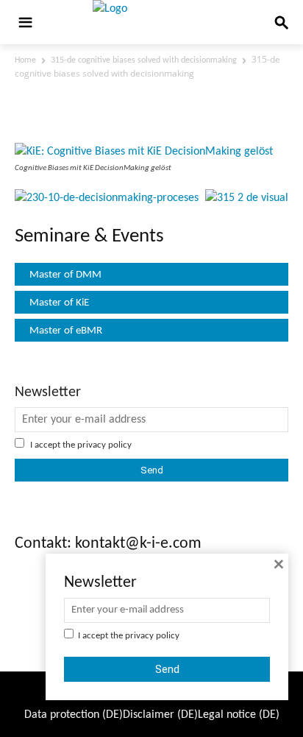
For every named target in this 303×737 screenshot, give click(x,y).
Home (25, 60)
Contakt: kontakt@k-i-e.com (108, 543)
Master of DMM (65, 275)
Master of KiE (59, 302)
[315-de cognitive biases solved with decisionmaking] (144, 152)
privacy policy (104, 445)
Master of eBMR (65, 330)
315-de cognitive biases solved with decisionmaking (144, 60)
